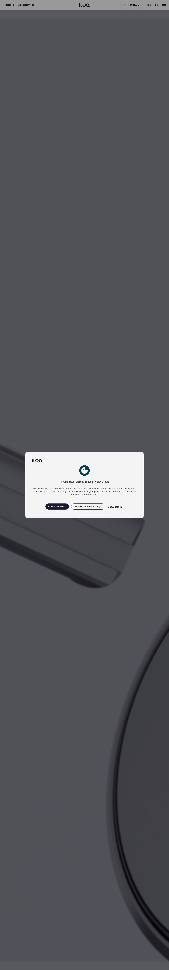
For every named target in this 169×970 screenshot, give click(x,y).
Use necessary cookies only (87, 506)
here (95, 494)
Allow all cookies (56, 506)
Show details (115, 506)
